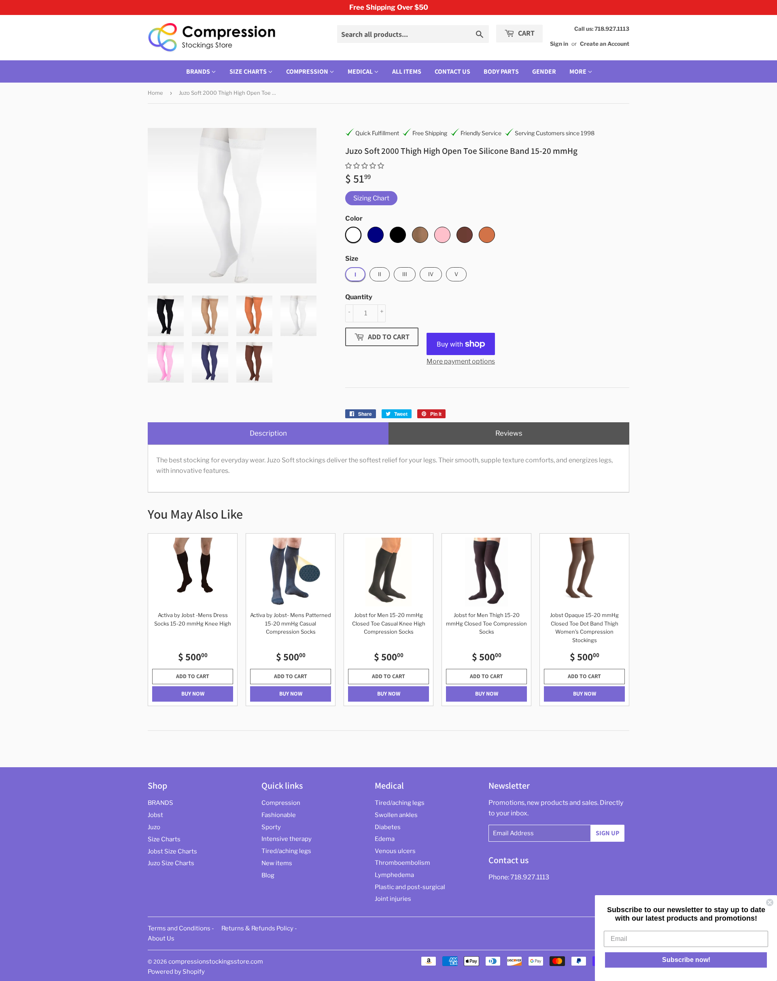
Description (268, 433)
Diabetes (388, 827)
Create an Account (604, 43)
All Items (406, 71)
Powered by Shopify (176, 971)
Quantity (358, 297)
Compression (307, 71)
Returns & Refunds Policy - (259, 928)
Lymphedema (394, 875)
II (379, 274)
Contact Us (452, 71)
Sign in (559, 43)
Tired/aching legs (286, 851)
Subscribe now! (686, 959)
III (404, 274)
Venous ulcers (395, 851)
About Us (161, 938)
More (577, 71)
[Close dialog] (770, 902)
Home (155, 92)
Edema (385, 839)
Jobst (155, 815)
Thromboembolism (402, 862)
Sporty (271, 827)
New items (276, 863)
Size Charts (248, 71)
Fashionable (278, 815)
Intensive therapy (286, 839)
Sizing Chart (371, 198)
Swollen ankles (396, 815)
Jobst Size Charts (172, 851)
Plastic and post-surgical (410, 887)
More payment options (461, 361)
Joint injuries (393, 898)
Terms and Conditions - (181, 928)
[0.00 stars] (365, 166)
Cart (525, 33)
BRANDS (198, 71)
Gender (544, 71)
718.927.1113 (529, 877)
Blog (267, 875)
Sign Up (607, 833)
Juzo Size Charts (171, 863)
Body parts (501, 71)
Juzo (154, 827)
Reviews (508, 433)
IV (430, 274)
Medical (361, 71)
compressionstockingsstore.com (215, 961)
